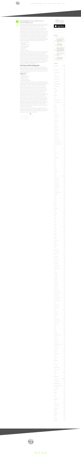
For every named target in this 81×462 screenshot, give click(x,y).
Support (63, 3)
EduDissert (55, 203)
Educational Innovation (57, 192)
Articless (55, 93)
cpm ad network (56, 134)
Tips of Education (56, 369)
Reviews (54, 3)
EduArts (55, 155)
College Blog (56, 118)
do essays (55, 146)
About (45, 3)
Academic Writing (56, 79)
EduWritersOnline (56, 240)
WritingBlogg (56, 413)
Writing (55, 401)
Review (55, 325)
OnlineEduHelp (56, 307)
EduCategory (56, 171)
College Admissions (57, 116)
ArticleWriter (55, 95)
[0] (21, 115)
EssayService (56, 277)
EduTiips (55, 219)
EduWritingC (55, 245)
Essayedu (55, 270)
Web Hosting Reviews (57, 383)
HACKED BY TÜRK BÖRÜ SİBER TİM (36, 3)
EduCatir (55, 196)
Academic (55, 74)
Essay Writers (56, 263)
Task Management (56, 353)
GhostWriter (55, 286)
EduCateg (55, 169)
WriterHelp (55, 392)
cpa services (56, 132)
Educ (54, 162)
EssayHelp (55, 272)
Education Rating (56, 185)
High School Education (57, 293)
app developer (56, 86)
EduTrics (55, 226)
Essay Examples (56, 249)
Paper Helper (56, 314)
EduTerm (55, 215)
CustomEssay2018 (56, 139)
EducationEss (56, 194)
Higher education (56, 295)
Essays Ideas (56, 275)
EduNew (55, 210)
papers (55, 316)
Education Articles (56, 178)
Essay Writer (55, 261)
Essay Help (55, 254)
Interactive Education (57, 298)
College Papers (56, 125)
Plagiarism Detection (57, 321)
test (54, 362)
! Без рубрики (56, 65)
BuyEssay (55, 111)
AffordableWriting (56, 81)
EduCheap (55, 201)
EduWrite (55, 233)
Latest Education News (57, 300)
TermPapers (55, 360)
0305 (54, 67)
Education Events (56, 180)
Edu (54, 148)
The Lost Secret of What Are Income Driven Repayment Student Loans (60, 40)
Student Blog (56, 337)
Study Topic (55, 351)
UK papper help (56, 376)
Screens (58, 3)
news (54, 302)
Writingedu (55, 415)
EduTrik (55, 231)
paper (55, 309)
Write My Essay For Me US (58, 385)
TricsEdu (55, 374)
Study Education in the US (57, 344)
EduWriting (55, 242)
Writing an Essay (56, 404)
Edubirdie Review (56, 157)
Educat (55, 166)
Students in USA (56, 339)
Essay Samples (56, 256)
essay (55, 247)
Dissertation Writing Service (58, 143)
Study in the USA (56, 346)
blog (28, 118)
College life (55, 123)
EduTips (55, 222)
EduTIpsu (55, 224)
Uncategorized (56, 378)
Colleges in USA (56, 127)
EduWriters (55, 238)
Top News (55, 371)
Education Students (57, 187)
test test (22, 118)
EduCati (55, 173)
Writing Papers (56, 406)
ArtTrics (55, 97)
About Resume (56, 70)
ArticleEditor (55, 90)
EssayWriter (55, 279)
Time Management (56, 367)
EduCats (55, 199)
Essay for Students (56, 252)
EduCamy (55, 164)
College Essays (56, 120)
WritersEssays (56, 399)
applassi (55, 88)
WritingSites (55, 420)
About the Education (57, 72)
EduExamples (56, 208)
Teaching (55, 355)
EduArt (55, 150)
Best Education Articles (57, 102)
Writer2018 (55, 390)
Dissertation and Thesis (57, 141)
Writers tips (55, 397)
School (55, 330)
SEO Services (56, 332)
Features (49, 3)
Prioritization (55, 323)
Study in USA (56, 348)
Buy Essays (55, 109)
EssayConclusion (56, 268)
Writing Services (56, 408)
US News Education (57, 381)
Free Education (56, 284)
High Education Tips (57, 291)
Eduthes (55, 217)
